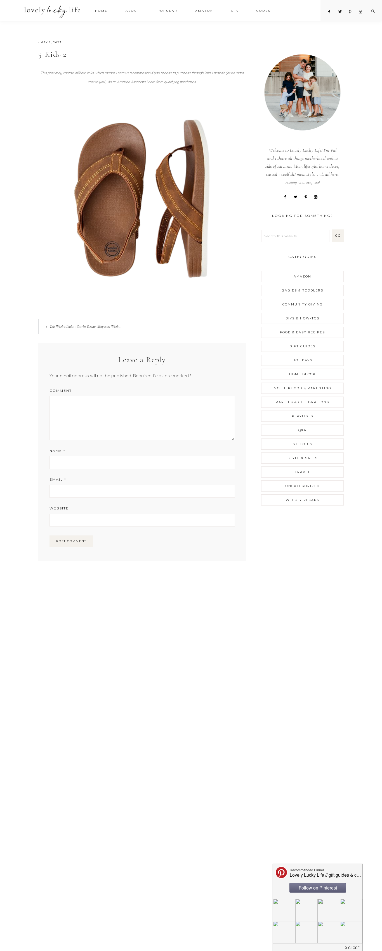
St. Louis (302, 444)
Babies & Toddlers (302, 290)
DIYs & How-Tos (302, 318)
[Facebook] (287, 196)
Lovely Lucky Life (52, 11)
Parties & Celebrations (302, 402)
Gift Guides (302, 346)
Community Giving (302, 304)
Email (57, 479)
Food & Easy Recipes (302, 332)
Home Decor (302, 374)
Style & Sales (302, 458)
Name (57, 451)
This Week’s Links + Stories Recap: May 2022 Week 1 (85, 326)
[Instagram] (317, 196)
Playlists (302, 416)
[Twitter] (297, 196)
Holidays (302, 360)
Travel (302, 472)
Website (59, 508)
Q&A (302, 430)
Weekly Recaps (302, 500)
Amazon (302, 276)
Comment (60, 390)
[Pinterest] (307, 196)
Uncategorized (302, 486)
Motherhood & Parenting (302, 388)
